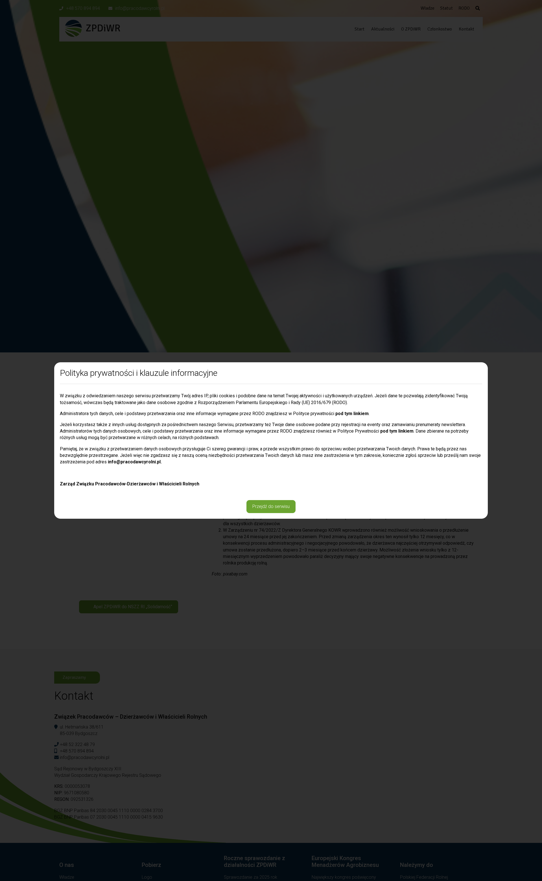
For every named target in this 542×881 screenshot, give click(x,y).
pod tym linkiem (352, 413)
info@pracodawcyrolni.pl (134, 462)
